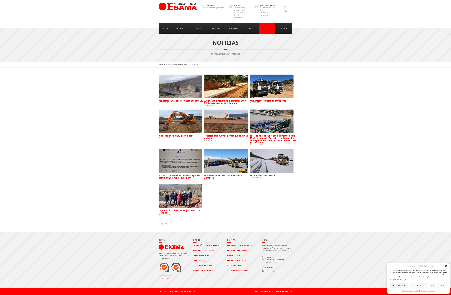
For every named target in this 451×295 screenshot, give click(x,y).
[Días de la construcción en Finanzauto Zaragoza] (226, 171)
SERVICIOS (215, 28)
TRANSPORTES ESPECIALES (203, 250)
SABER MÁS (165, 278)
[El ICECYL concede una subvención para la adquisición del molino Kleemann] (180, 171)
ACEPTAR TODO (399, 286)
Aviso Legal (431, 291)
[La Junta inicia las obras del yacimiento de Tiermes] (180, 206)
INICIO (165, 28)
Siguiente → (165, 224)
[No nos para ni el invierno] (272, 171)
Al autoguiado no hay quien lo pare (176, 135)
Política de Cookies (190, 291)
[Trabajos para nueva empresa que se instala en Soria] (226, 132)
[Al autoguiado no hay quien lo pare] (180, 132)
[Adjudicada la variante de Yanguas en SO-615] (180, 97)
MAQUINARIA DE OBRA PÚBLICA (239, 245)
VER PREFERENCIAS (438, 286)
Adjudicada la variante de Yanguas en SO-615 (181, 100)
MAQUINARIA (233, 28)
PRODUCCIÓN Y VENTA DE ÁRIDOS (206, 245)
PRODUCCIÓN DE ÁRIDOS (236, 260)
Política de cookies (407, 291)
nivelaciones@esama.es (273, 271)
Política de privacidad (420, 291)
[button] (446, 266)
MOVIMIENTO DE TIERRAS (203, 271)
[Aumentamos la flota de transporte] (272, 97)
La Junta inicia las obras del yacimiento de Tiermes (179, 211)
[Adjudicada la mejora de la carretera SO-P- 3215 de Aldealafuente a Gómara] (226, 97)
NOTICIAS (267, 28)
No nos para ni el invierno (263, 175)
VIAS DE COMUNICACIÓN (202, 265)
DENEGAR (418, 286)
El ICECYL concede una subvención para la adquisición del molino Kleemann (179, 176)
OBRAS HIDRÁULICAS (201, 255)
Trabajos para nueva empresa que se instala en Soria (226, 136)
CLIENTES (251, 28)
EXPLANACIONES (233, 255)
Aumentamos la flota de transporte (268, 100)
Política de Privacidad (175, 291)
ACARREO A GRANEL (235, 265)
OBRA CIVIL (197, 260)
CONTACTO (283, 28)
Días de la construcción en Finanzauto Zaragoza (223, 176)
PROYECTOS (198, 28)
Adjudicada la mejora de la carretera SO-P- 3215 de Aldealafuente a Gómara (225, 101)
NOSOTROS (180, 28)
